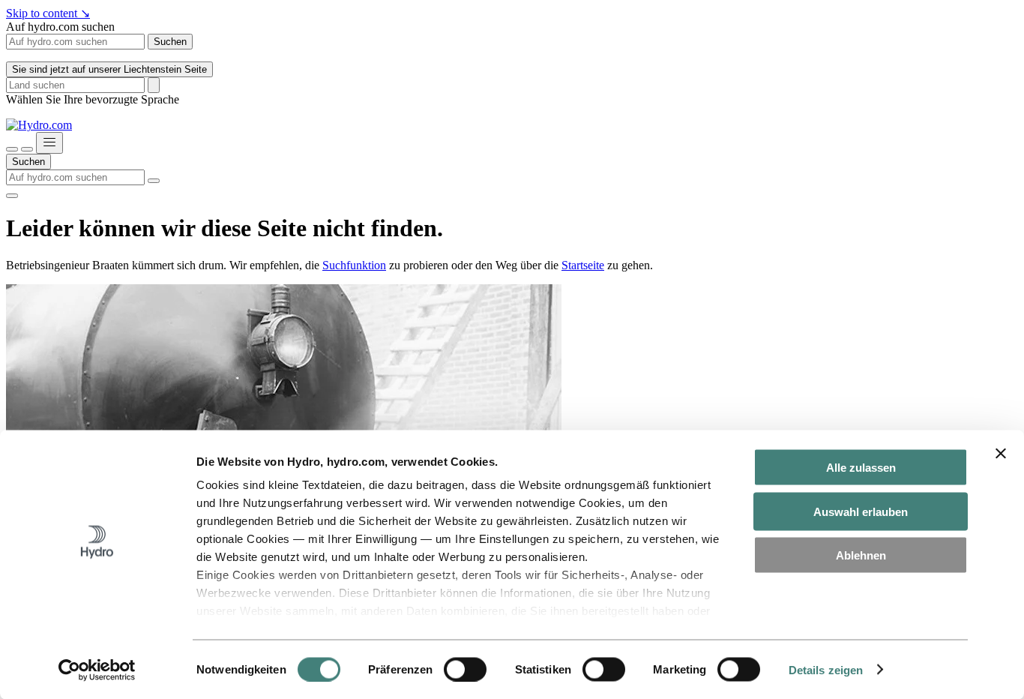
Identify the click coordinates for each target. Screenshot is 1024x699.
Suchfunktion (354, 265)
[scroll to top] (12, 196)
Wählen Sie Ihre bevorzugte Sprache (92, 99)
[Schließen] (27, 149)
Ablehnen (861, 555)
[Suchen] (12, 149)
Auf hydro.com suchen (60, 26)
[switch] (465, 669)
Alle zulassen (861, 467)
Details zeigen (826, 669)
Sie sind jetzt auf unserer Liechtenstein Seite (109, 69)
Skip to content (48, 13)
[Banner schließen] (1001, 453)
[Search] (154, 85)
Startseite (582, 265)
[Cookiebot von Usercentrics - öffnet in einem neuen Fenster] (97, 669)
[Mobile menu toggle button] (49, 143)
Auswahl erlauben (860, 511)
